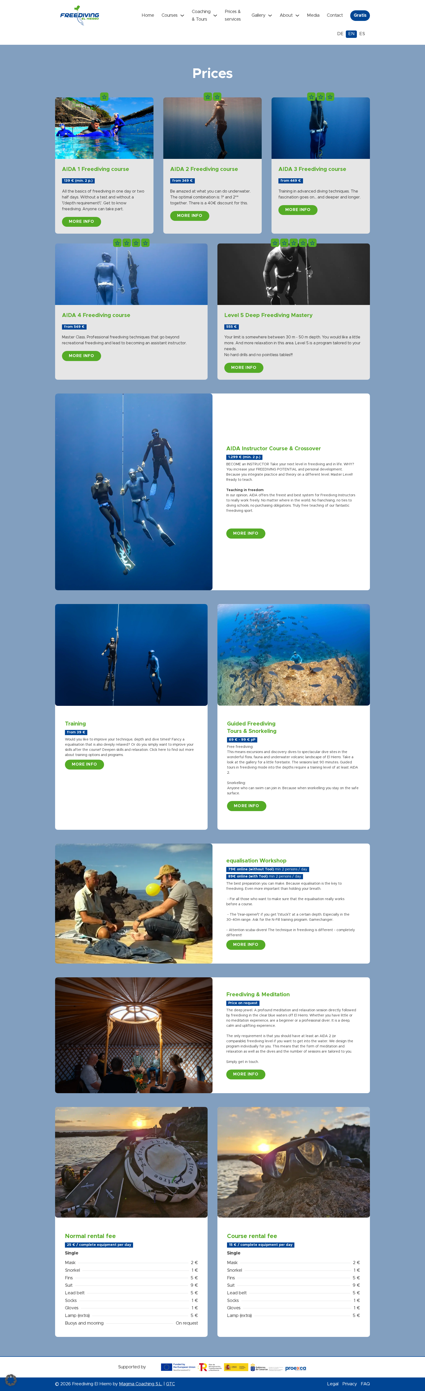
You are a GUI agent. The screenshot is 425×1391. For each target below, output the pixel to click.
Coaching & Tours (201, 16)
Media (313, 15)
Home (148, 15)
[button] (11, 1380)
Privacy (349, 1384)
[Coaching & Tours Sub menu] (215, 15)
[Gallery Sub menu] (270, 15)
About (286, 15)
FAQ (365, 1384)
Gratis (360, 15)
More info (81, 222)
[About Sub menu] (297, 15)
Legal (332, 1384)
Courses (170, 15)
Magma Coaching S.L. (140, 1384)
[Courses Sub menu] (182, 15)
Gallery (258, 15)
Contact (335, 15)
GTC (170, 1384)
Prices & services (233, 16)
